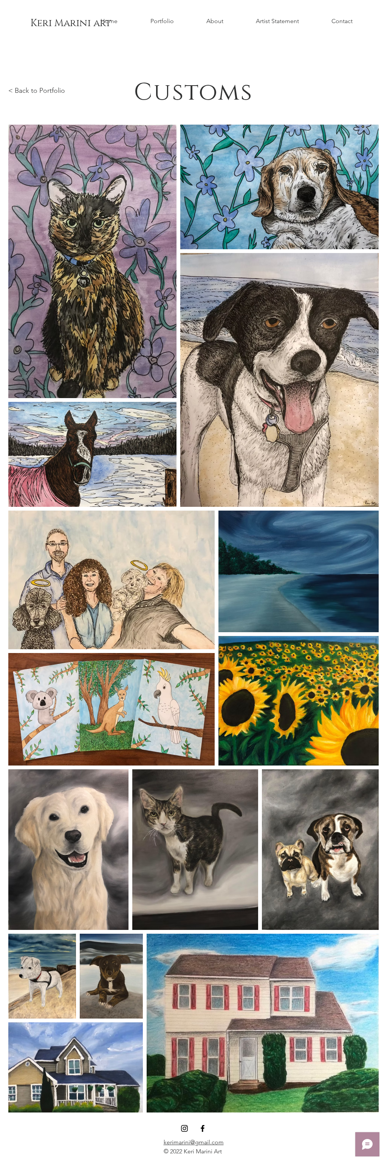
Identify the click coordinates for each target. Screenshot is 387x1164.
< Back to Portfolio (36, 90)
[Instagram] (184, 1128)
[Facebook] (202, 1128)
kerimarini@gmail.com (194, 1142)
